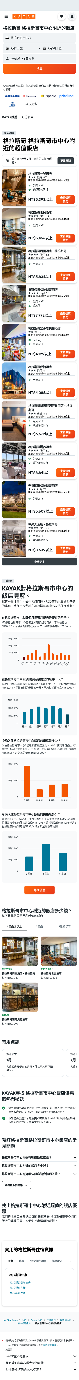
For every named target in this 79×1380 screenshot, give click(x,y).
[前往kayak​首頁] (23, 16)
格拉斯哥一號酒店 (40, 174)
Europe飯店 (36, 1320)
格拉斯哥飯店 (24, 1323)
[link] (39, 890)
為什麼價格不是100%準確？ (24, 1369)
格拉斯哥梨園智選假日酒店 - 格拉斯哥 (50, 408)
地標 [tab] (21, 1261)
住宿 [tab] (10, 1261)
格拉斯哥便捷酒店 (40, 367)
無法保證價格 (49, 1345)
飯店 (24, 1320)
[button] (6, 16)
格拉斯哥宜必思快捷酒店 (44, 328)
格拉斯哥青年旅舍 (20, 1282)
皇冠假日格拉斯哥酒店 (43, 289)
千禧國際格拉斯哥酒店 (43, 485)
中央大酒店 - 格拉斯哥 (43, 524)
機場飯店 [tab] (57, 1261)
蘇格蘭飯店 (65, 1320)
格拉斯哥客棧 (18, 1287)
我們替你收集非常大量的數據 (25, 1363)
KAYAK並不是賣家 (17, 1356)
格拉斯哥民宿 (18, 1293)
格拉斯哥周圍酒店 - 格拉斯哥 (47, 251)
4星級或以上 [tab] (14, 926)
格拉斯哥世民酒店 (40, 212)
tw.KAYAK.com (10, 1320)
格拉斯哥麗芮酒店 (40, 447)
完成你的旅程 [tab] (38, 1261)
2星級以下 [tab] (65, 926)
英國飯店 (51, 1320)
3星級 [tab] (39, 926)
